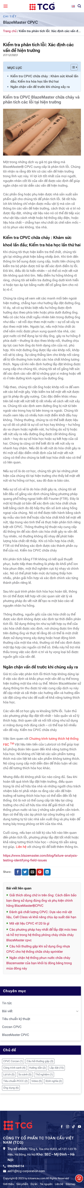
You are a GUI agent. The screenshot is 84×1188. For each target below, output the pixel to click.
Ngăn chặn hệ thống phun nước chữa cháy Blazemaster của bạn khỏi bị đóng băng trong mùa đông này (39, 963)
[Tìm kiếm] (79, 6)
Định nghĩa (54, 1081)
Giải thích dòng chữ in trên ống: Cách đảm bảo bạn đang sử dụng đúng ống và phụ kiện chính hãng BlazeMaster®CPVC (41, 900)
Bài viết (7, 1011)
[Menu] (5, 6)
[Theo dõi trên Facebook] (61, 1127)
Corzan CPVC (12, 1027)
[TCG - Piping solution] (42, 6)
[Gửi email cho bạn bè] (32, 872)
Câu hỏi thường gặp (40, 1061)
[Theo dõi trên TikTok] (73, 1127)
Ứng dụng (11, 1087)
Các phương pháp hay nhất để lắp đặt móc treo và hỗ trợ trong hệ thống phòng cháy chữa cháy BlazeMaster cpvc (41, 935)
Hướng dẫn (37, 1067)
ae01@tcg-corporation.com (26, 1171)
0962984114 (16, 1166)
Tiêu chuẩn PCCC (15, 1081)
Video (36, 1081)
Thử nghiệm (44, 1074)
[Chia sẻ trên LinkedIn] (47, 872)
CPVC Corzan (13, 1061)
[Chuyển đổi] (77, 1011)
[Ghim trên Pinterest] (39, 872)
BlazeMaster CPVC (15, 1035)
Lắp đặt (57, 1067)
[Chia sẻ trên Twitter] (25, 872)
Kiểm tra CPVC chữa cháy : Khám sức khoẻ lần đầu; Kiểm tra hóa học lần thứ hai (44, 78)
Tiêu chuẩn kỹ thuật (16, 1019)
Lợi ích (8, 1074)
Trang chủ (10, 31)
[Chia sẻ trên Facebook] (17, 872)
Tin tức (7, 1003)
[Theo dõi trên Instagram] (67, 1127)
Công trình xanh (14, 1067)
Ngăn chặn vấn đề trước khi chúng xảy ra (40, 87)
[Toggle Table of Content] (72, 67)
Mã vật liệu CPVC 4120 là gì (29, 923)
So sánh (24, 1074)
